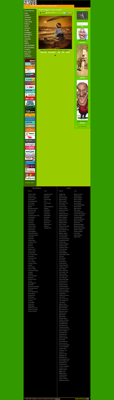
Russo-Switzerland (64, 345)
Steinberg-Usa (63, 357)
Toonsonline (31, 302)
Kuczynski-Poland (64, 291)
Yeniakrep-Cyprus (33, 309)
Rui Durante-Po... (63, 341)
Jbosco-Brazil (62, 274)
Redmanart (31, 297)
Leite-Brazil (62, 297)
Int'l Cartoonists (29, 47)
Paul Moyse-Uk (63, 325)
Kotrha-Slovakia (63, 286)
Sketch (26, 26)
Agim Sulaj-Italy (63, 197)
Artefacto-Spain (32, 197)
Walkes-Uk (62, 371)
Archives (27, 49)
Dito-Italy (61, 256)
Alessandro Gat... (63, 203)
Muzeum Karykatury (33, 286)
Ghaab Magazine (48, 206)
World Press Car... (33, 307)
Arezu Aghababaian (79, 205)
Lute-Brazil (62, 302)
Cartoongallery (32, 231)
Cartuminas (31, 236)
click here (82, 77)
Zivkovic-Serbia (63, 378)
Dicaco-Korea (32, 251)
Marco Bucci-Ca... (64, 309)
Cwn (45, 205)
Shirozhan (46, 222)
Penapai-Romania (64, 327)
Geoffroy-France (63, 267)
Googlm (30, 265)
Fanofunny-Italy (32, 258)
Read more (44, 52)
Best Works (28, 34)
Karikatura (31, 277)
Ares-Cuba (62, 212)
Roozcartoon (47, 220)
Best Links (27, 52)
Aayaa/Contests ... (49, 194)
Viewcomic (31, 304)
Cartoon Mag (47, 199)
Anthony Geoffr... (63, 208)
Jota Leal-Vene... (63, 277)
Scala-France (62, 348)
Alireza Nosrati (78, 199)
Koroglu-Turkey (63, 284)
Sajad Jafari (77, 236)
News (26, 41)
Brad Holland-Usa (64, 229)
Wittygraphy (31, 306)
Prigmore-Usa (63, 336)
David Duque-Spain (64, 254)
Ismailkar (30, 274)
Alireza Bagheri (78, 197)
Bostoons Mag (32, 210)
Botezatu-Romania (64, 226)
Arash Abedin (77, 203)
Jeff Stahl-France (63, 275)
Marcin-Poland (63, 307)
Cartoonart (31, 220)
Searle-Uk (61, 352)
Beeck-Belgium (63, 217)
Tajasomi (46, 226)
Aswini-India (31, 199)
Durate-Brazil (62, 261)
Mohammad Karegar (79, 228)
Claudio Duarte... (63, 245)
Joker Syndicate (32, 275)
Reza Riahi (77, 233)
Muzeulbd (30, 284)
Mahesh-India (62, 304)
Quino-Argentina (63, 338)
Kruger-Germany (63, 290)
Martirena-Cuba (63, 311)
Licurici (30, 281)
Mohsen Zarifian (78, 229)
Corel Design (47, 203)
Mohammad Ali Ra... (79, 226)
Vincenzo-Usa (63, 368)
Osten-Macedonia (33, 291)
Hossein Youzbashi (79, 215)
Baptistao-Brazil (63, 215)
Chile (63, 52)
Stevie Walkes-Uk (64, 361)
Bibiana (30, 206)
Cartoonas (31, 222)
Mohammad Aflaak (79, 224)
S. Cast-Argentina (64, 346)
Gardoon (57, 398)
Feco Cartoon (32, 261)
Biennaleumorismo (33, 208)
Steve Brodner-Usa (64, 359)
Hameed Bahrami (78, 212)
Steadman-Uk (62, 355)
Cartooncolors (32, 228)
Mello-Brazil (62, 314)
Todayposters (47, 228)
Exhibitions (27, 32)
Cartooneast (31, 229)
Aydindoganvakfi (32, 201)
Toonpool (30, 300)
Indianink (30, 272)
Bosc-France (62, 224)
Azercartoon (31, 203)
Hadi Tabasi (77, 210)
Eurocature (31, 256)
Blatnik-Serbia (62, 220)
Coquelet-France (63, 247)
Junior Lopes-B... (63, 281)
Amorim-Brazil (63, 206)
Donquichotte (31, 252)
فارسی (82, 10)
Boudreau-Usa (63, 228)
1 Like (59, 52)
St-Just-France (32, 299)
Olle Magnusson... (64, 322)
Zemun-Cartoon (32, 311)
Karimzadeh (47, 215)
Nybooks (30, 290)
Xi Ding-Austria (63, 375)
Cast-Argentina (63, 236)
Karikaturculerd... (32, 279)
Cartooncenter (32, 226)
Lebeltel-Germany (64, 295)
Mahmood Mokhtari (79, 219)
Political (26, 24)
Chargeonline (31, 240)
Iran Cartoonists (29, 45)
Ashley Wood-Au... (64, 213)
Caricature (27, 17)
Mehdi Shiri (77, 222)
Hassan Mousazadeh (80, 213)
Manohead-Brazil (63, 306)
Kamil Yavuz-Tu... (63, 283)
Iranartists (46, 212)
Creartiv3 (30, 244)
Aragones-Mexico (64, 210)
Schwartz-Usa (63, 350)
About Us (27, 54)
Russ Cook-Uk (63, 343)
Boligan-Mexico (63, 222)
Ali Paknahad (77, 196)
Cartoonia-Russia (33, 233)
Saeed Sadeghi (78, 235)
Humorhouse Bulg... (33, 270)
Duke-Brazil (62, 258)
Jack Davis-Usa (63, 272)
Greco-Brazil (62, 268)
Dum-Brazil (62, 259)
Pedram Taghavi (78, 231)
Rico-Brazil (62, 339)
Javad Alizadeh (78, 217)
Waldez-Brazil (62, 369)
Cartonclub (31, 219)
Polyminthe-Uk (63, 334)
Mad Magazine (32, 283)
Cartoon (27, 15)
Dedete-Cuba (31, 249)
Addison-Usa (62, 196)
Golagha (46, 208)
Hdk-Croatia (31, 267)
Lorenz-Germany (63, 299)
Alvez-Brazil (62, 205)
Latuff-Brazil (62, 293)
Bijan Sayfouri (77, 208)
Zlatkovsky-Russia (64, 380)
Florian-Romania (63, 265)
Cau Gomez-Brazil (64, 238)
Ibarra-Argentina (63, 270)
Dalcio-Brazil (62, 251)
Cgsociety (31, 238)
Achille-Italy (62, 194)
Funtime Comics (32, 263)
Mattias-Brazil (62, 313)
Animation (27, 39)
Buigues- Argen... (63, 233)
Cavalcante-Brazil (64, 240)
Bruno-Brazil (62, 231)
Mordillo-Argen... (63, 318)
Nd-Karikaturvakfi (33, 288)
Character (27, 19)
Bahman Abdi (77, 206)
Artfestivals (47, 196)
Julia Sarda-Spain (63, 279)
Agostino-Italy (62, 199)
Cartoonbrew (31, 224)
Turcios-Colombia (64, 366)
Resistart (46, 219)
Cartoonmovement (33, 235)
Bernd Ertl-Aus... (63, 219)
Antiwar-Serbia (32, 194)
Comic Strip (28, 22)
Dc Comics (31, 247)
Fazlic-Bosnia (62, 263)
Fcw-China (31, 259)
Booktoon (46, 197)
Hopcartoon (47, 210)
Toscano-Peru (63, 364)
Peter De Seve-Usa (64, 329)
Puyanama (47, 217)
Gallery (26, 43)
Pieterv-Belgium (63, 330)
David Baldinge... (63, 252)
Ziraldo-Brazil (62, 377)
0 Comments (52, 52)
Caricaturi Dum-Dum (33, 215)
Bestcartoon (31, 205)
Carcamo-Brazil (63, 235)
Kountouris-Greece (64, 288)
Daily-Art (30, 245)
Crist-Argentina (63, 249)
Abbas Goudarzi (78, 194)
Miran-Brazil (62, 316)
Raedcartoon (31, 295)
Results (26, 30)
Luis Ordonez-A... (64, 300)
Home (26, 13)
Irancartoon (47, 213)
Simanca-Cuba (63, 353)
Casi (45, 201)
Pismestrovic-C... (63, 332)
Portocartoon (31, 293)
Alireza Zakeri (77, 201)
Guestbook (27, 56)
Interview (27, 37)
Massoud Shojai (78, 220)
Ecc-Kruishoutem (32, 254)
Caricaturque (31, 217)
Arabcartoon (31, 196)
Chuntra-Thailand (63, 244)
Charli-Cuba (62, 242)
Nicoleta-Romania (64, 320)
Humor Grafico (32, 268)
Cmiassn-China (32, 242)
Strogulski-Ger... (63, 362)
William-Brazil (62, 373)
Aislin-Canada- (63, 201)
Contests (27, 28)
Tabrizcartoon (47, 224)
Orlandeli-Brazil (63, 323)
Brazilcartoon (31, 212)
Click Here (82, 42)
